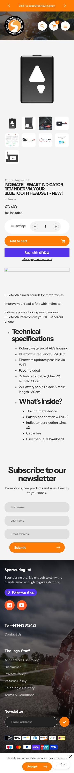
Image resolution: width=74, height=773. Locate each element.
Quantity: (18, 226)
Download (55, 439)
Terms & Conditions (20, 695)
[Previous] (9, 6)
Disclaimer (13, 667)
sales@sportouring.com (42, 5)
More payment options (37, 259)
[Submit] (64, 722)
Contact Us (13, 634)
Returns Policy (16, 681)
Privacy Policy (15, 674)
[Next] (65, 6)
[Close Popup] (70, 756)
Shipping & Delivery (20, 688)
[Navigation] (65, 26)
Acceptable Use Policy (22, 660)
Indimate (10, 199)
